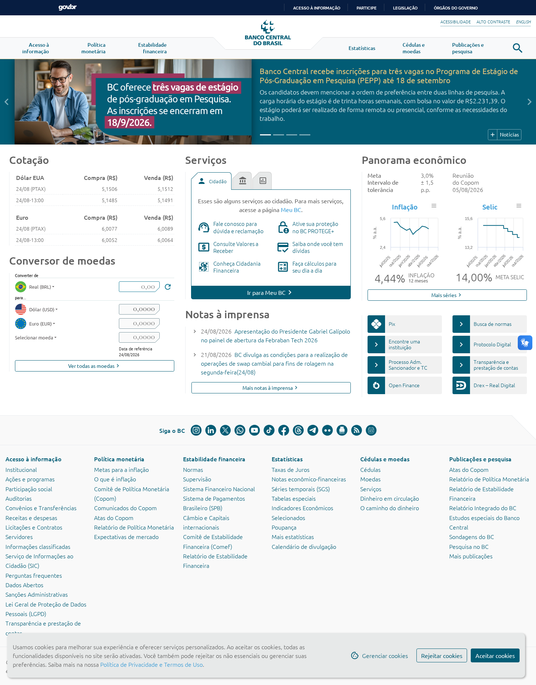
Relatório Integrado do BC (482, 508)
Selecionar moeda (34, 337)
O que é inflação (115, 479)
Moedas (370, 479)
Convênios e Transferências (41, 508)
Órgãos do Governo (456, 8)
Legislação (405, 8)
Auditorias (18, 498)
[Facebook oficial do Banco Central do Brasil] (283, 430)
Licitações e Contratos (33, 527)
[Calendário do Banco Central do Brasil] (371, 430)
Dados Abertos (24, 585)
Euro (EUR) (40, 323)
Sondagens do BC (471, 536)
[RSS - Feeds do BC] (356, 430)
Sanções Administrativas (36, 594)
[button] (35, 48)
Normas (193, 469)
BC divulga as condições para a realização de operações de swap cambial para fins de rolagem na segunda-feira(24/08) (274, 363)
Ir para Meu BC (266, 292)
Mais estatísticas (293, 536)
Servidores (19, 536)
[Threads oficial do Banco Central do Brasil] (298, 430)
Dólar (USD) (41, 309)
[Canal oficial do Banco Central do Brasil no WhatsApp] (239, 430)
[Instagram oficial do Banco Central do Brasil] (196, 430)
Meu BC (291, 209)
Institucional (21, 469)
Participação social (28, 489)
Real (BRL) (40, 287)
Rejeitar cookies (441, 655)
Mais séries (447, 295)
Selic (489, 206)
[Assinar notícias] (342, 430)
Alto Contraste (493, 21)
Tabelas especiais (294, 498)
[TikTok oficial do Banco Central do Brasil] (269, 430)
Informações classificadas (37, 546)
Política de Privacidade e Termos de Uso (151, 664)
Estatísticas (287, 459)
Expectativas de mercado (126, 536)
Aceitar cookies (495, 655)
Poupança (284, 527)
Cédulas (370, 469)
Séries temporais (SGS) (301, 489)
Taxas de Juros (291, 469)
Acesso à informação (33, 459)
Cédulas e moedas (384, 459)
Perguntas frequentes (33, 575)
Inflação (404, 206)
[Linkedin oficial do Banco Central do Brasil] (210, 430)
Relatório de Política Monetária (134, 527)
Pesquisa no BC (469, 546)
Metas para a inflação (121, 469)
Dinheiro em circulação (389, 498)
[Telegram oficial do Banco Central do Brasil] (312, 430)
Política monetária (119, 459)
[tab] (211, 181)
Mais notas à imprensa (270, 387)
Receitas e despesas (31, 517)
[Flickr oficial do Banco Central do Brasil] (327, 430)
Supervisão (197, 479)
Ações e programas (30, 479)
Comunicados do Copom (125, 508)
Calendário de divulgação (304, 546)
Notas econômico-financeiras (309, 479)
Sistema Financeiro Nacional (219, 489)
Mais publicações (471, 556)
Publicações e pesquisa (480, 459)
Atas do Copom (113, 517)
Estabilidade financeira (214, 459)
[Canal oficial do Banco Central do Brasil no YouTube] (254, 430)
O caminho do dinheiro (389, 508)
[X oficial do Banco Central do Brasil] (225, 430)
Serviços (370, 489)
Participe (367, 8)
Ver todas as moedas (94, 365)
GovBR (67, 7)
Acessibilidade (455, 21)
